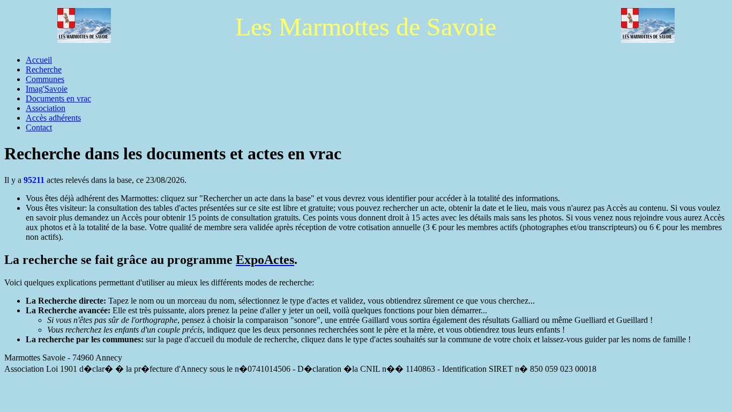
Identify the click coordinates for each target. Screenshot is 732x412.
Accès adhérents (53, 117)
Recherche (44, 69)
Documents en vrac (58, 98)
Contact (39, 127)
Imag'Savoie (47, 88)
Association (45, 108)
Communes (45, 79)
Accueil (39, 59)
